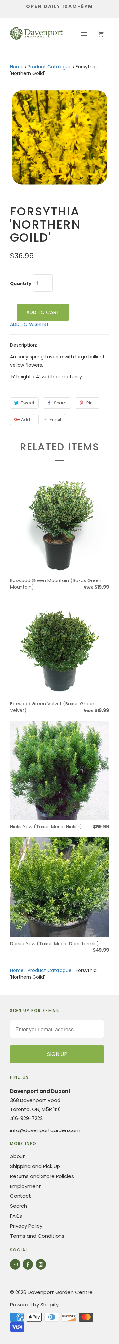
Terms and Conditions (37, 1235)
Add (25, 419)
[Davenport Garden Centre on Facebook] (28, 1264)
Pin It (91, 403)
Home (17, 66)
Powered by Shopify (34, 1304)
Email (55, 419)
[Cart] (101, 34)
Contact (20, 1195)
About (17, 1156)
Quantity (20, 284)
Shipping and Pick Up (35, 1166)
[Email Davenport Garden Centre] (15, 1264)
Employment (25, 1186)
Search (18, 1205)
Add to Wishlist (29, 324)
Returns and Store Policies (42, 1176)
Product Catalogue (50, 66)
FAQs (16, 1215)
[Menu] (84, 34)
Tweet (27, 403)
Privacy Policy (26, 1225)
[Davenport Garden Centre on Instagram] (41, 1264)
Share (60, 403)
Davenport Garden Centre (60, 1292)
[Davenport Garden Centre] (36, 34)
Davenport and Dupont (40, 1091)
